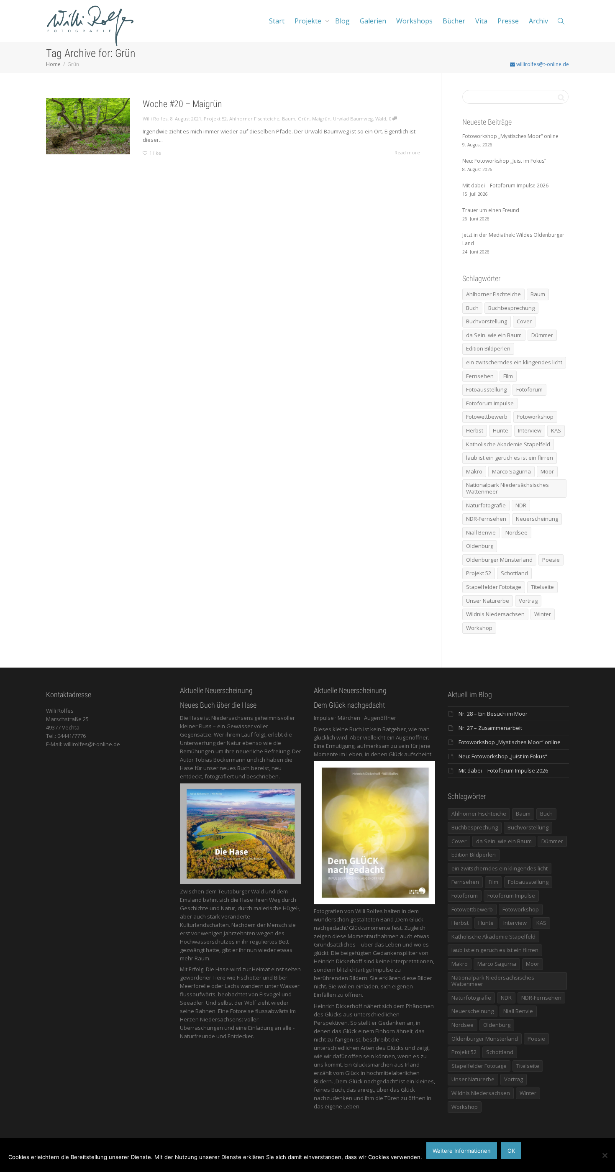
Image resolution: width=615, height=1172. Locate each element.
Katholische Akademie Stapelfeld (508, 444)
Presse (508, 21)
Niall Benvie (481, 532)
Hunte (500, 430)
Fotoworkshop (535, 416)
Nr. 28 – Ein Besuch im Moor (493, 713)
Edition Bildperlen (488, 348)
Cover (524, 321)
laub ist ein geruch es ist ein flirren (509, 457)
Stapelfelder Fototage (493, 587)
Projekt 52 (215, 118)
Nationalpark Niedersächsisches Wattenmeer (507, 488)
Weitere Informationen (462, 1150)
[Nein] (604, 1155)
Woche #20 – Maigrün (182, 104)
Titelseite (542, 587)
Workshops (414, 21)
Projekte (309, 21)
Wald (380, 118)
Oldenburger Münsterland (499, 559)
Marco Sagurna (511, 471)
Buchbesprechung (511, 308)
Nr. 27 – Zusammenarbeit (490, 728)
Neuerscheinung (537, 518)
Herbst (474, 430)
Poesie (551, 559)
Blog (342, 21)
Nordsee (516, 532)
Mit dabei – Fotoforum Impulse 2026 (503, 770)
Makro (474, 471)
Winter (542, 614)
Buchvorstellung (486, 321)
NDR (520, 505)
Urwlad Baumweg (353, 118)
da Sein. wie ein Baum (494, 335)
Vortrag (528, 600)
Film (508, 376)
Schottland (514, 573)
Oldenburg (479, 546)
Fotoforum (529, 389)
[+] (88, 126)
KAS (556, 430)
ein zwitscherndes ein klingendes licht (514, 362)
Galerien (373, 21)
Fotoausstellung (486, 389)
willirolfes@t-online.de (542, 64)
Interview (529, 430)
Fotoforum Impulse (490, 403)
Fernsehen (480, 376)
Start (276, 21)
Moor (547, 471)
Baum (288, 118)
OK (511, 1150)
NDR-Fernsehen (486, 518)
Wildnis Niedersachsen (495, 614)
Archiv (538, 21)
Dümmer (542, 335)
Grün (304, 118)
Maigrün (321, 118)
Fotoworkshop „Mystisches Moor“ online (510, 742)
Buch (472, 308)
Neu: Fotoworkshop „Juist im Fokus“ (503, 756)
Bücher (454, 21)
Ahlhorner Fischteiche (254, 118)
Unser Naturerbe (487, 600)
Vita (481, 21)
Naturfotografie (486, 505)
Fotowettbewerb (486, 416)
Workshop (479, 628)
